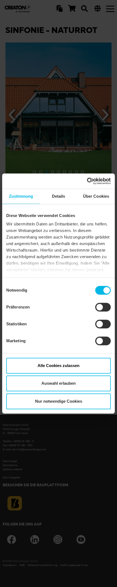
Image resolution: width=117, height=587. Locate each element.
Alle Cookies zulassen (58, 365)
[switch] (103, 307)
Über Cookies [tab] (96, 196)
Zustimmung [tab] (21, 196)
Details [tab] (58, 196)
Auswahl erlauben (58, 383)
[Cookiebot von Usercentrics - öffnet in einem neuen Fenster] (87, 181)
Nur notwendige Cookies (58, 401)
